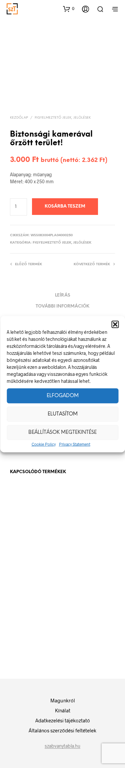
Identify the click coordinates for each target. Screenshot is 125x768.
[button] (115, 324)
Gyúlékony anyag (27, 534)
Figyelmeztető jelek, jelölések (63, 118)
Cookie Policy (44, 443)
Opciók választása (34, 551)
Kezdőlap (19, 118)
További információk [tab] (62, 306)
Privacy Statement (74, 443)
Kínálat (62, 710)
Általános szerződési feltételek (62, 730)
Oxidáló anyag (25, 627)
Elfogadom (63, 395)
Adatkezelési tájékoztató (62, 720)
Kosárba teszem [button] (85, 545)
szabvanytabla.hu (62, 746)
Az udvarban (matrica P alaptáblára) (78, 522)
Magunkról (62, 700)
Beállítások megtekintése (62, 432)
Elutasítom (63, 414)
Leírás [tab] (62, 295)
